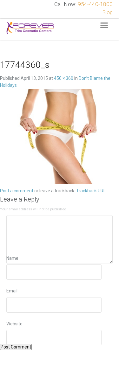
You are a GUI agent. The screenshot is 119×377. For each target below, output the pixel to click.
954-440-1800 (95, 4)
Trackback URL (91, 190)
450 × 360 (63, 78)
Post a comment (16, 190)
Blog (107, 12)
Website (14, 323)
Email (11, 290)
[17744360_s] (59, 137)
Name (12, 258)
